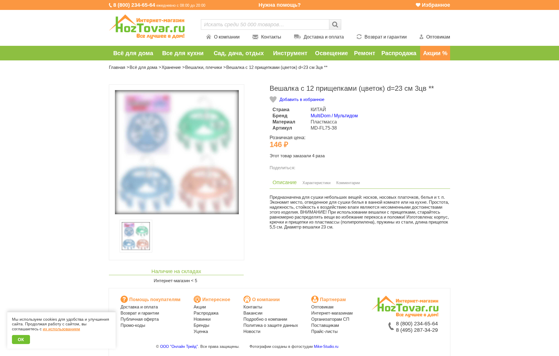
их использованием (61, 329)
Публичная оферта (140, 319)
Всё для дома (133, 53)
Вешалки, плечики (203, 67)
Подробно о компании (265, 319)
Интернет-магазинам (332, 312)
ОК (21, 339)
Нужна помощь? (280, 5)
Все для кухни (183, 53)
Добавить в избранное (302, 99)
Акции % (435, 53)
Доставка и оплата (324, 36)
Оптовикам (438, 36)
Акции (200, 306)
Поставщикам (325, 325)
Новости (251, 331)
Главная (117, 67)
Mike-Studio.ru (326, 346)
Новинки (202, 319)
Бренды (201, 325)
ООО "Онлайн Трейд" (179, 346)
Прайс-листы (324, 331)
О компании (227, 36)
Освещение (331, 53)
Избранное (436, 5)
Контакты (271, 36)
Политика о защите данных (270, 325)
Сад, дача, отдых (239, 53)
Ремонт (364, 53)
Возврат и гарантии (386, 36)
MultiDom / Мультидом (334, 115)
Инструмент (290, 53)
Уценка (201, 331)
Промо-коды (133, 325)
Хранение (171, 67)
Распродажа (398, 53)
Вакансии (252, 312)
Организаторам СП (330, 319)
